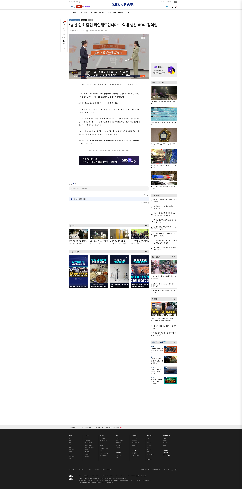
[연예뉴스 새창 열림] (164, 70)
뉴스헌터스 (87, 440)
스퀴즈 (164, 445)
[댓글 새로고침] (75, 183)
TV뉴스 (128, 12)
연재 (117, 435)
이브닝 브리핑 (103, 440)
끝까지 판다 (118, 455)
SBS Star (166, 452)
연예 (114, 12)
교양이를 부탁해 (135, 443)
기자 (148, 447)
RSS (148, 452)
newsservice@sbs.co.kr (121, 478)
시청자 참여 (82, 470)
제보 (148, 440)
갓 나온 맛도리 (135, 453)
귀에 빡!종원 (134, 440)
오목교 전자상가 (135, 455)
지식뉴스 (165, 438)
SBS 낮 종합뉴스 (104, 455)
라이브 (148, 443)
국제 (95, 12)
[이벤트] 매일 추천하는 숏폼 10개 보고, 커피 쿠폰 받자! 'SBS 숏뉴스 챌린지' (100, 427)
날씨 (148, 438)
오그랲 (152, 346)
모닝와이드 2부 (74, 20)
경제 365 (118, 445)
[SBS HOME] (175, 2)
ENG (157, 2)
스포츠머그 (134, 438)
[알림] (176, 6)
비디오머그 (134, 435)
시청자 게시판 (150, 454)
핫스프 (152, 357)
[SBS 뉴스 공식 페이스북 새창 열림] (168, 469)
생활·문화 (102, 12)
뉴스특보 (87, 456)
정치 (80, 12)
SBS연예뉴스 (166, 450)
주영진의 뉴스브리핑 (89, 447)
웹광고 (90, 469)
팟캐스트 (165, 440)
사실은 (117, 438)
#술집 (167, 6)
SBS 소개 (72, 470)
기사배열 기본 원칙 (138, 480)
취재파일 (120, 12)
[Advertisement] (109, 214)
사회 (90, 12)
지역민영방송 (156, 470)
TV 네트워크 (72, 456)
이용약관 (97, 469)
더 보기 (146, 225)
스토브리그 (134, 445)
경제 (85, 12)
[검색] (172, 7)
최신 (70, 438)
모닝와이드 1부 (88, 443)
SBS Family (145, 470)
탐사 (117, 457)
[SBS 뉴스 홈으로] (122, 4)
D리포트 (118, 447)
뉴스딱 (84, 20)
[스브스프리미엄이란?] (165, 342)
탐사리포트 (118, 452)
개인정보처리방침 (106, 469)
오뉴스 (86, 449)
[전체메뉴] (70, 12)
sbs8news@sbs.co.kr (124, 476)
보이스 (102, 450)
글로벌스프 (153, 367)
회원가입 (169, 2)
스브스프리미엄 (166, 435)
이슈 (70, 458)
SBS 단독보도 (119, 440)
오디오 (102, 445)
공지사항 (149, 459)
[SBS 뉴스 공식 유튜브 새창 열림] (165, 469)
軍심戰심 (102, 438)
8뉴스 (75, 12)
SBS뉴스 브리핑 (104, 453)
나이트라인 (87, 452)
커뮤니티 (165, 443)
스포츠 (109, 12)
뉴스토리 (87, 454)
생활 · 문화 (71, 449)
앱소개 (148, 449)
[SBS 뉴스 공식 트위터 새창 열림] (172, 469)
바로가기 (149, 435)
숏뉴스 (148, 445)
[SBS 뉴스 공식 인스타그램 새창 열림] (176, 469)
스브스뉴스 (134, 450)
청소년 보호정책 (147, 480)
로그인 (162, 2)
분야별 (70, 435)
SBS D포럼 (166, 455)
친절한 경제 (118, 443)
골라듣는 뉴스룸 (104, 448)
